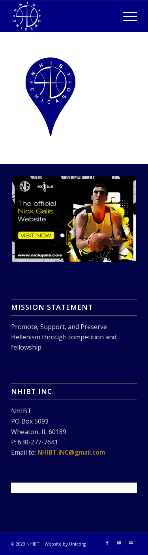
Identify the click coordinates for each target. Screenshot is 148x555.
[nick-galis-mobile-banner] (74, 219)
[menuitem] (126, 16)
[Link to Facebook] (107, 543)
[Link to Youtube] (119, 543)
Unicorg (77, 544)
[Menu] (126, 16)
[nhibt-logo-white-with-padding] (61, 16)
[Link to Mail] (131, 543)
